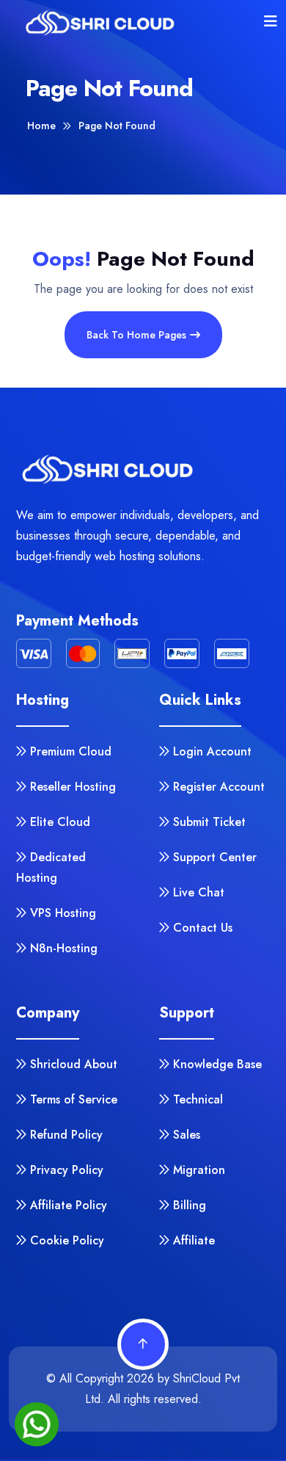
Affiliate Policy (68, 1205)
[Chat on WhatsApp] (37, 1424)
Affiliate (194, 1240)
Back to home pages (136, 334)
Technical (198, 1099)
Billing (189, 1205)
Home (41, 125)
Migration (199, 1169)
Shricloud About (73, 1064)
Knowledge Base (217, 1064)
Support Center (215, 857)
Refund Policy (66, 1134)
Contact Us (202, 927)
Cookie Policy (67, 1240)
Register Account (219, 786)
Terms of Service (73, 1099)
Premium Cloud (70, 751)
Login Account (212, 751)
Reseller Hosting (73, 786)
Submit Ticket (209, 821)
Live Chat (198, 892)
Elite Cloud (60, 821)
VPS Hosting (63, 912)
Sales (186, 1134)
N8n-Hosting (64, 948)
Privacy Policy (66, 1169)
